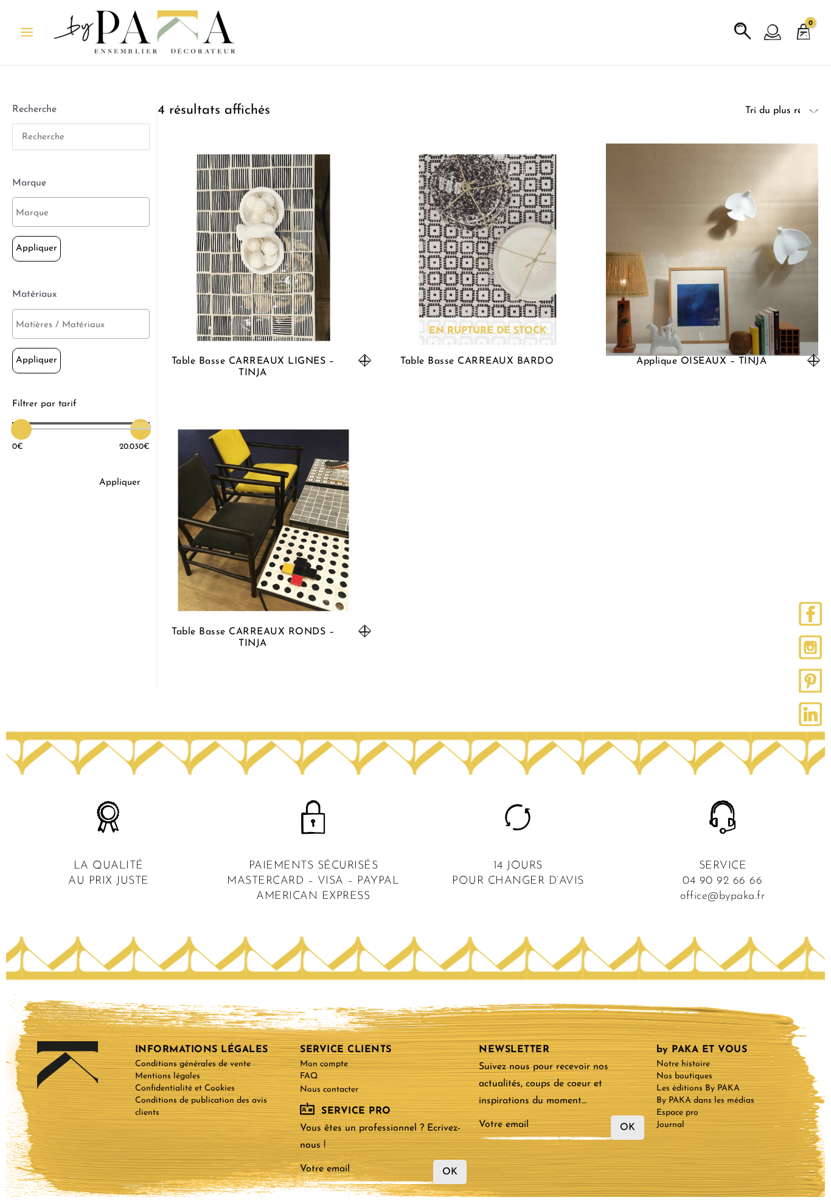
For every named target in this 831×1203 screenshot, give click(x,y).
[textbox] (84, 213)
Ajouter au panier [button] (364, 360)
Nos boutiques (684, 1076)
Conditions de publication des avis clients (201, 1106)
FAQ (309, 1076)
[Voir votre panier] (803, 26)
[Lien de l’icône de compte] (773, 33)
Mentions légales (167, 1076)
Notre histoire (683, 1064)
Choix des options (813, 360)
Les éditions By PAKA (698, 1088)
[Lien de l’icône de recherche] (743, 32)
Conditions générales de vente (193, 1064)
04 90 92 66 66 (722, 881)
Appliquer (36, 248)
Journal (670, 1124)
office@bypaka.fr (722, 896)
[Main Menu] (26, 32)
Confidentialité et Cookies (185, 1088)
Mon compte (324, 1064)
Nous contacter (329, 1089)
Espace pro (677, 1112)
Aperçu (263, 345)
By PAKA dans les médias (705, 1100)
